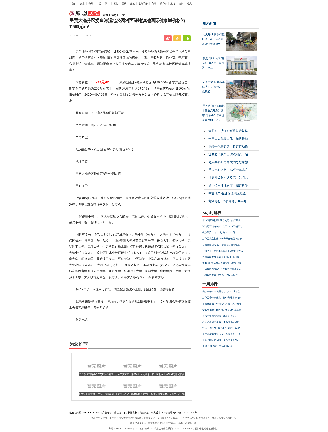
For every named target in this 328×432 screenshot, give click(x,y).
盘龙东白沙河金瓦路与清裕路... (229, 131)
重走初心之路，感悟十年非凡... (229, 170)
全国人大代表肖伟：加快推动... (229, 138)
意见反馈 (155, 412)
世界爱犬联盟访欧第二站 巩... (228, 177)
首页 (74, 3)
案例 (181, 3)
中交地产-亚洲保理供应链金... (228, 193)
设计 (107, 3)
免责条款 (144, 412)
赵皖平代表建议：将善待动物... (229, 146)
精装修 (163, 3)
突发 (82, 3)
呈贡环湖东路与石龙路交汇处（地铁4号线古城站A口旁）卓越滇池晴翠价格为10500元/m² (168, 398)
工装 (116, 3)
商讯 (153, 3)
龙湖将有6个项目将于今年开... (228, 201)
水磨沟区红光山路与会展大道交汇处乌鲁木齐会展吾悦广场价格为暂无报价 (132, 398)
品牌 (124, 3)
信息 (189, 3)
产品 (99, 3)
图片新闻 (209, 23)
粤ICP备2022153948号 (185, 412)
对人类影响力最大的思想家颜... (229, 162)
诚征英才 (118, 412)
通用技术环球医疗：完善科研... (229, 185)
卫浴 (172, 3)
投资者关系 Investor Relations (84, 412)
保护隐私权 (131, 412)
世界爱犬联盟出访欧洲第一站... (229, 154)
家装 (132, 3)
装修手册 (143, 3)
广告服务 (107, 412)
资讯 (90, 3)
